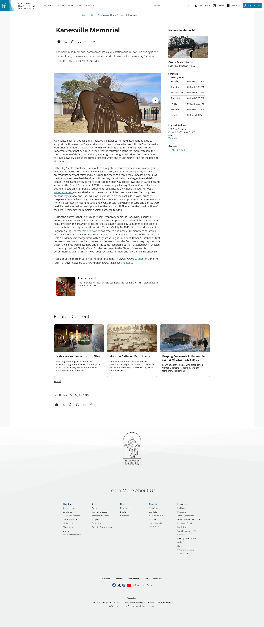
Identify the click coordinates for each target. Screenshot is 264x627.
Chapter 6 (143, 258)
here (191, 65)
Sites (93, 15)
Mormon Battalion (88, 231)
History (84, 15)
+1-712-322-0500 (176, 150)
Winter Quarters (63, 192)
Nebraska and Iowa (107, 15)
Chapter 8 (126, 262)
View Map (173, 138)
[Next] (155, 100)
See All (57, 381)
